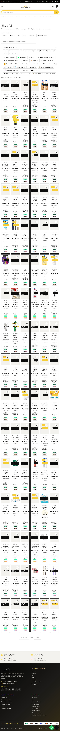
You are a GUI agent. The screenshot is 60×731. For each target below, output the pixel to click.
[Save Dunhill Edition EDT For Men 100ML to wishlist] (17, 187)
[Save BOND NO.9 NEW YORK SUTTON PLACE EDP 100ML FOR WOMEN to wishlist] (27, 117)
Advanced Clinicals (49, 64)
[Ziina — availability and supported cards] (36, 723)
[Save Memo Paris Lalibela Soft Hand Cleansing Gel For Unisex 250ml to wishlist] (27, 187)
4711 (33, 57)
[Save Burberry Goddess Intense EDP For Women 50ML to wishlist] (46, 600)
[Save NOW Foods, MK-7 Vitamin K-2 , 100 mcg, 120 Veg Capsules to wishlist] (7, 600)
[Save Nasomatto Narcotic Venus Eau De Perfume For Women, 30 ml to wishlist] (36, 392)
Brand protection (36, 704)
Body (29, 16)
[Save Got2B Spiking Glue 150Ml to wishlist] (17, 117)
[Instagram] (2, 689)
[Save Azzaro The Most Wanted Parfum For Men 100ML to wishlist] (36, 82)
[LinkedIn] (16, 689)
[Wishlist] (49, 6)
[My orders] (53, 6)
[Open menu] (2, 6)
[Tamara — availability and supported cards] (31, 723)
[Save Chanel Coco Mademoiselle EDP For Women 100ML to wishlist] (17, 534)
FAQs (46, 1)
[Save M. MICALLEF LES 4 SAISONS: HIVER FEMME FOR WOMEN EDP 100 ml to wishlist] (27, 222)
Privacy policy (35, 708)
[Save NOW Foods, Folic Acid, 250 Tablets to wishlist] (7, 290)
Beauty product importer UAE (39, 715)
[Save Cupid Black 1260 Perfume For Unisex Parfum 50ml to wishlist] (56, 152)
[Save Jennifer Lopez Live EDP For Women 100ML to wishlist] (56, 187)
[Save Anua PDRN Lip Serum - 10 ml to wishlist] (27, 357)
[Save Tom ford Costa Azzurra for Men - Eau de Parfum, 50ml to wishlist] (27, 600)
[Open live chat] (56, 727)
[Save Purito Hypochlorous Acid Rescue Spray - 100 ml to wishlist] (17, 82)
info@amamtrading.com (9, 683)
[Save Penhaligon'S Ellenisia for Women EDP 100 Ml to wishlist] (36, 534)
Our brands (34, 697)
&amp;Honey (9, 57)
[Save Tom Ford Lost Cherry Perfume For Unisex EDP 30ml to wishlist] (56, 222)
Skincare (10, 16)
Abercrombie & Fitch (11, 60)
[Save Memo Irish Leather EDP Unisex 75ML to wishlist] (7, 357)
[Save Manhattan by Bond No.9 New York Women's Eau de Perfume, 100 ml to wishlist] (17, 257)
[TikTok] (9, 689)
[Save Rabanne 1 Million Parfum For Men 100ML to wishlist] (46, 357)
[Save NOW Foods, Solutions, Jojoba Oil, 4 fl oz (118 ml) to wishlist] (7, 425)
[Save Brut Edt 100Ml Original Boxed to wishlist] (17, 460)
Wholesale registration (37, 713)
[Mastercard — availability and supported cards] (46, 723)
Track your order (5, 699)
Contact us (40, 1)
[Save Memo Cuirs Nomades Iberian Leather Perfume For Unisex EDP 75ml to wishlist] (7, 117)
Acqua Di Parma (11, 64)
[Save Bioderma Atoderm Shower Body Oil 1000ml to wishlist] (46, 257)
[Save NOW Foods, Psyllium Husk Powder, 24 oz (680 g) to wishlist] (36, 222)
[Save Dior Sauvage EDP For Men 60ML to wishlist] (7, 567)
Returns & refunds (5, 704)
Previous (24, 637)
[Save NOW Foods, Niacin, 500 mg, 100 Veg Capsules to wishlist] (36, 117)
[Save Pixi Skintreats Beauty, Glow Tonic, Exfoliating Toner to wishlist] (56, 600)
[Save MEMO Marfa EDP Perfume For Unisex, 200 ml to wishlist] (56, 495)
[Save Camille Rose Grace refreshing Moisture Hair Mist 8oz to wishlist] (17, 323)
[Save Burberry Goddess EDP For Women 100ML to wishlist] (36, 495)
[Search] (56, 12)
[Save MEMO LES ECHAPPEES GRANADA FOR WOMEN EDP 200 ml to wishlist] (7, 152)
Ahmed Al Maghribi (47, 67)
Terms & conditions (36, 706)
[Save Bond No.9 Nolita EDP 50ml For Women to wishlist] (27, 425)
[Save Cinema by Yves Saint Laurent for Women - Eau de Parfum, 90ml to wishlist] (36, 357)
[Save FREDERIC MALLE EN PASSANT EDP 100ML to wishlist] (46, 152)
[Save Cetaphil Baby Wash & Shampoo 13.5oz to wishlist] (56, 257)
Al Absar (36, 70)
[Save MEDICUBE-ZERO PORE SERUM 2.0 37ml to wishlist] (46, 460)
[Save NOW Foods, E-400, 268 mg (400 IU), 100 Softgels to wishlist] (46, 222)
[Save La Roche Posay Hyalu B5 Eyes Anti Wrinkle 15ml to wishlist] (17, 495)
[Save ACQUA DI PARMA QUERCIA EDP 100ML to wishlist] (27, 534)
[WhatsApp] (35, 1)
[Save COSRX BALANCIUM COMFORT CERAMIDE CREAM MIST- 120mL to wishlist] (27, 392)
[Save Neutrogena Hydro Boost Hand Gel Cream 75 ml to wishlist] (7, 222)
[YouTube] (13, 689)
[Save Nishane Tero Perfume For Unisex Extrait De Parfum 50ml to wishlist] (36, 323)
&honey (23, 57)
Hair (24, 16)
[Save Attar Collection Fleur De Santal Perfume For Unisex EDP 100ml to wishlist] (17, 600)
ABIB (25, 60)
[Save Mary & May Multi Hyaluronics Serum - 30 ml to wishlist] (56, 425)
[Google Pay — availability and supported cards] (56, 723)
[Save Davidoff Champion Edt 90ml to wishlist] (56, 290)
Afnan (9, 67)
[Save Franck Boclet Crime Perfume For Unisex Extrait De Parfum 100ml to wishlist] (36, 187)
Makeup (18, 16)
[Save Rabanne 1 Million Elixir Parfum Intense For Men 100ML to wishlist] (36, 152)
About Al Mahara (36, 710)
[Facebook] (6, 689)
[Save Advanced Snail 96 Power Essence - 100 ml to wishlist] (46, 323)
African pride (21, 67)
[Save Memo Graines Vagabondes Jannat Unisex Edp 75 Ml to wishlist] (36, 600)
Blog (33, 699)
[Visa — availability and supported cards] (41, 723)
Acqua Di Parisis (47, 60)
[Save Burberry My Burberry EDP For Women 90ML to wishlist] (46, 425)
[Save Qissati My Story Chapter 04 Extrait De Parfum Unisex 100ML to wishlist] (7, 187)
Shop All (3, 16)
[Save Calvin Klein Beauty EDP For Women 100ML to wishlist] (56, 117)
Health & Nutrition (48, 16)
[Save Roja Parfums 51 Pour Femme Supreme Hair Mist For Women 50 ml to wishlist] (17, 567)
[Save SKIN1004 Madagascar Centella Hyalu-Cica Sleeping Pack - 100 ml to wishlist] (56, 460)
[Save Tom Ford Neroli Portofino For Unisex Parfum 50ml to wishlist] (7, 392)
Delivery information (6, 702)
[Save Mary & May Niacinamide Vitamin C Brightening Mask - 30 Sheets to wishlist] (27, 290)
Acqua (35, 60)
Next (37, 637)
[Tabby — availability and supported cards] (26, 723)
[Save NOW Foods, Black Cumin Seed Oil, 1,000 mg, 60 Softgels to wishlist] (27, 323)
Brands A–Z (34, 684)
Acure (25, 64)
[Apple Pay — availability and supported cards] (51, 723)
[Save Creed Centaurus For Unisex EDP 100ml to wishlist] (27, 460)
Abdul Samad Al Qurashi (47, 57)
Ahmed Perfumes (12, 70)
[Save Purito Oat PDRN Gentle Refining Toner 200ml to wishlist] (7, 82)
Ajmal (24, 70)
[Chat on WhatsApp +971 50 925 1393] (51, 727)
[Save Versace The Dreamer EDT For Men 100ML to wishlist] (7, 460)
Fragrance (37, 16)
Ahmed (32, 67)
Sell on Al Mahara (36, 702)
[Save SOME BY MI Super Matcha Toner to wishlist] (17, 152)
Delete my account (6, 708)
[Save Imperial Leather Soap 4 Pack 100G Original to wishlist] (17, 290)
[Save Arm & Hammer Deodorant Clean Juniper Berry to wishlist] (56, 392)
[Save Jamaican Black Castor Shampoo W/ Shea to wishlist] (36, 460)
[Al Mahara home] (26, 6)
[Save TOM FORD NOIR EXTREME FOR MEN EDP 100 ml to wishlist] (46, 117)
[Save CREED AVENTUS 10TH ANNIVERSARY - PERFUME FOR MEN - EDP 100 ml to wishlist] (56, 357)
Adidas (35, 64)
